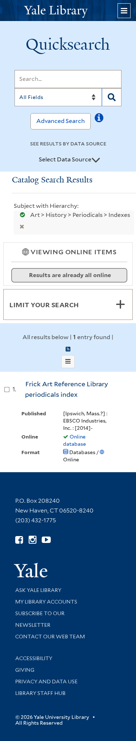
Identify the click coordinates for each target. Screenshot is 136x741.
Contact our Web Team (50, 636)
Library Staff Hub (40, 693)
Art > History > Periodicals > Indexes (79, 214)
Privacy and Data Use (46, 681)
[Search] (111, 97)
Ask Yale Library (38, 590)
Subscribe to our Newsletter (40, 619)
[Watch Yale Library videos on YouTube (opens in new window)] (46, 539)
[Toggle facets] (120, 304)
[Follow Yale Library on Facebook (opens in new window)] (19, 539)
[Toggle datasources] (95, 160)
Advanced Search (60, 121)
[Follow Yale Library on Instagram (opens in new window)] (32, 539)
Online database (74, 440)
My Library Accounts (46, 602)
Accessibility (33, 658)
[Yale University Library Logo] (68, 10)
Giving (24, 670)
